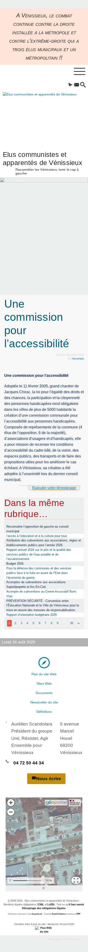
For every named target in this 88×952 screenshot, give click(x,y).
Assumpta (78, 358)
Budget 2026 (14, 563)
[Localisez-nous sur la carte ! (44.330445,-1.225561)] (44, 662)
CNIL (41, 904)
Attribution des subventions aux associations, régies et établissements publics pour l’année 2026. (43, 543)
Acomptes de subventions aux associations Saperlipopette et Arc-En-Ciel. (36, 584)
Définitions (44, 712)
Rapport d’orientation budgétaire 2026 (31, 614)
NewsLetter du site (44, 702)
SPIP (78, 914)
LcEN (50, 904)
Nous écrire (48, 778)
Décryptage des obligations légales (43, 908)
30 (71, 623)
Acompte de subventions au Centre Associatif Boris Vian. (41, 594)
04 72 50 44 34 (28, 762)
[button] (70, 85)
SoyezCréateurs (58, 914)
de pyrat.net (37, 914)
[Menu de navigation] (79, 71)
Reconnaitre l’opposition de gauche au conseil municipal (37, 529)
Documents (44, 693)
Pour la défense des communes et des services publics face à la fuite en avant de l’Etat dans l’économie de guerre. (38, 573)
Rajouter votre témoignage (54, 488)
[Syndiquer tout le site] (44, 929)
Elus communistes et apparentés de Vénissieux (42, 162)
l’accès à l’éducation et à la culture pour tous (36, 536)
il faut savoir (76, 904)
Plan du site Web (44, 674)
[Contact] (76, 85)
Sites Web (44, 683)
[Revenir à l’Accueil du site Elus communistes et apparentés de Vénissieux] (34, 117)
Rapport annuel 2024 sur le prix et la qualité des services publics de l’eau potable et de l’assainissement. (38, 554)
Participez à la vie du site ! (64, 939)
